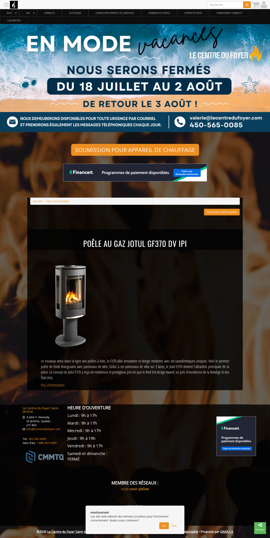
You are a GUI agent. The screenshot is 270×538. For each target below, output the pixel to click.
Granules (49, 13)
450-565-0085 (37, 439)
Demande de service (159, 13)
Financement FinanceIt (229, 13)
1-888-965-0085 (46, 443)
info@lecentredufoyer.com (43, 429)
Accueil (37, 201)
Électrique (75, 13)
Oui (164, 526)
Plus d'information (53, 385)
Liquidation (14, 20)
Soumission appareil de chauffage (115, 13)
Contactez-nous (193, 13)
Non (174, 526)
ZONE (135, 489)
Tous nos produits (57, 201)
